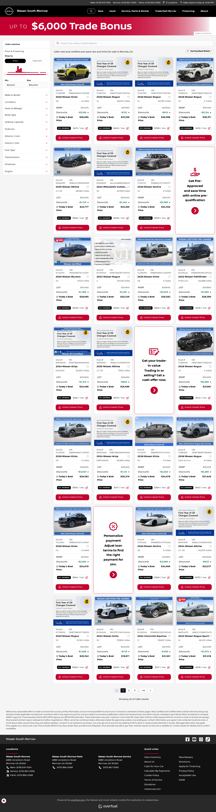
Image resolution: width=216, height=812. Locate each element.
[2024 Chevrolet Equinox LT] (154, 611)
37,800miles (123, 640)
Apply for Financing (189, 766)
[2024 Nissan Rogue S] (113, 251)
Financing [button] (188, 11)
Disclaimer (150, 784)
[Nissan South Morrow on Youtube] (193, 739)
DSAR (182, 780)
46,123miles (205, 640)
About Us (149, 761)
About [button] (204, 11)
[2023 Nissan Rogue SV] (72, 611)
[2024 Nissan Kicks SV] (113, 611)
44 (143, 690)
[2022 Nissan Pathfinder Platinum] (195, 251)
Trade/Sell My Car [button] (165, 11)
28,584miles (82, 191)
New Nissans (186, 757)
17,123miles (83, 281)
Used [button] (112, 11)
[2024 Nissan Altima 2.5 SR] (195, 521)
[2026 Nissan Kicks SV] (154, 431)
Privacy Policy (186, 771)
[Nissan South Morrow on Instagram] (199, 739)
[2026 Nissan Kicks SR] (72, 72)
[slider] (5, 74)
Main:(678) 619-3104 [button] (20, 767)
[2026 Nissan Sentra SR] (154, 521)
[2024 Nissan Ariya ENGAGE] (72, 341)
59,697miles (164, 640)
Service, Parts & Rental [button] (135, 11)
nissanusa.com (152, 789)
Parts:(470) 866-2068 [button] (21, 775)
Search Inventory (91, 11)
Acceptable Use (187, 775)
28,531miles (123, 101)
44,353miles (205, 550)
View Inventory (152, 757)
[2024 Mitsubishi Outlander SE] (113, 161)
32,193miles (164, 101)
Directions (184, 761)
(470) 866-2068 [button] (65, 767)
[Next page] (150, 690)
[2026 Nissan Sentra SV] (154, 161)
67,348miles (123, 191)
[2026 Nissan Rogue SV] (195, 72)
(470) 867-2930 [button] (111, 767)
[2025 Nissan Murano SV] (72, 251)
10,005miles (82, 370)
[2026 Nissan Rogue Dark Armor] (195, 431)
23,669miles (123, 460)
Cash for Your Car (154, 766)
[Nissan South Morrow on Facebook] (186, 739)
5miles (208, 101)
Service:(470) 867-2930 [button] (22, 771)
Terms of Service (153, 780)
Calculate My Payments (157, 771)
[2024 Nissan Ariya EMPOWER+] (113, 431)
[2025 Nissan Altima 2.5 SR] (72, 161)
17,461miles (124, 370)
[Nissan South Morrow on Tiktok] (206, 739)
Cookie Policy (151, 775)
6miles (85, 101)
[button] (170, 2)
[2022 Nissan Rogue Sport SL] (195, 611)
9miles (167, 191)
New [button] (100, 11)
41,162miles (83, 640)
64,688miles (205, 281)
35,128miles (123, 281)
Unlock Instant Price (72, 138)
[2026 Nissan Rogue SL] (113, 72)
